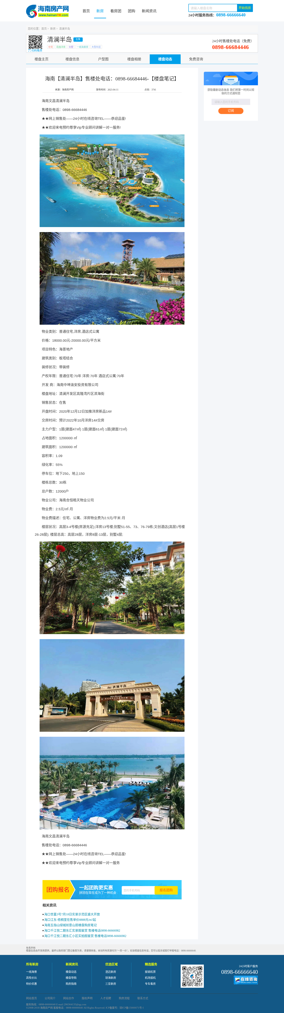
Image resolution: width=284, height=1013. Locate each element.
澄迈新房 (110, 971)
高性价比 (31, 977)
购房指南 (71, 983)
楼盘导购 (71, 977)
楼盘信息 (72, 59)
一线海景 (31, 971)
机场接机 (150, 977)
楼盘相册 (134, 59)
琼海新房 (110, 977)
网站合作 (68, 998)
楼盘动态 (165, 59)
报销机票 (150, 971)
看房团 (115, 11)
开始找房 (245, 7)
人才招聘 (105, 998)
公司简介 (50, 998)
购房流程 (124, 998)
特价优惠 (31, 983)
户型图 (103, 59)
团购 (131, 11)
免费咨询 (196, 59)
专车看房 (150, 983)
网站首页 (31, 998)
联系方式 (142, 998)
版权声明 (87, 998)
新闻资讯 (149, 11)
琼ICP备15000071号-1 (132, 1007)
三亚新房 (110, 983)
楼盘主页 (41, 59)
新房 (100, 11)
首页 (86, 11)
